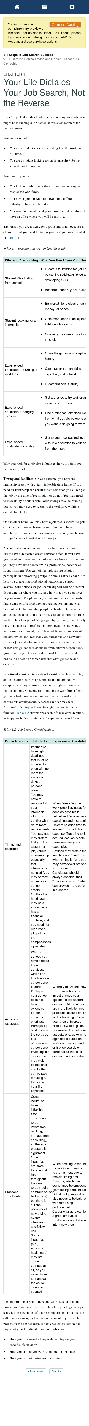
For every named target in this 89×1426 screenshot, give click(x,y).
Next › (56, 1371)
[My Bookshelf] (17, 7)
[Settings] (72, 7)
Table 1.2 (22, 712)
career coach (70, 575)
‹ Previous (36, 1371)
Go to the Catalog (65, 25)
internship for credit (29, 489)
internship (61, 160)
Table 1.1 (13, 237)
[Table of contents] (44, 7)
